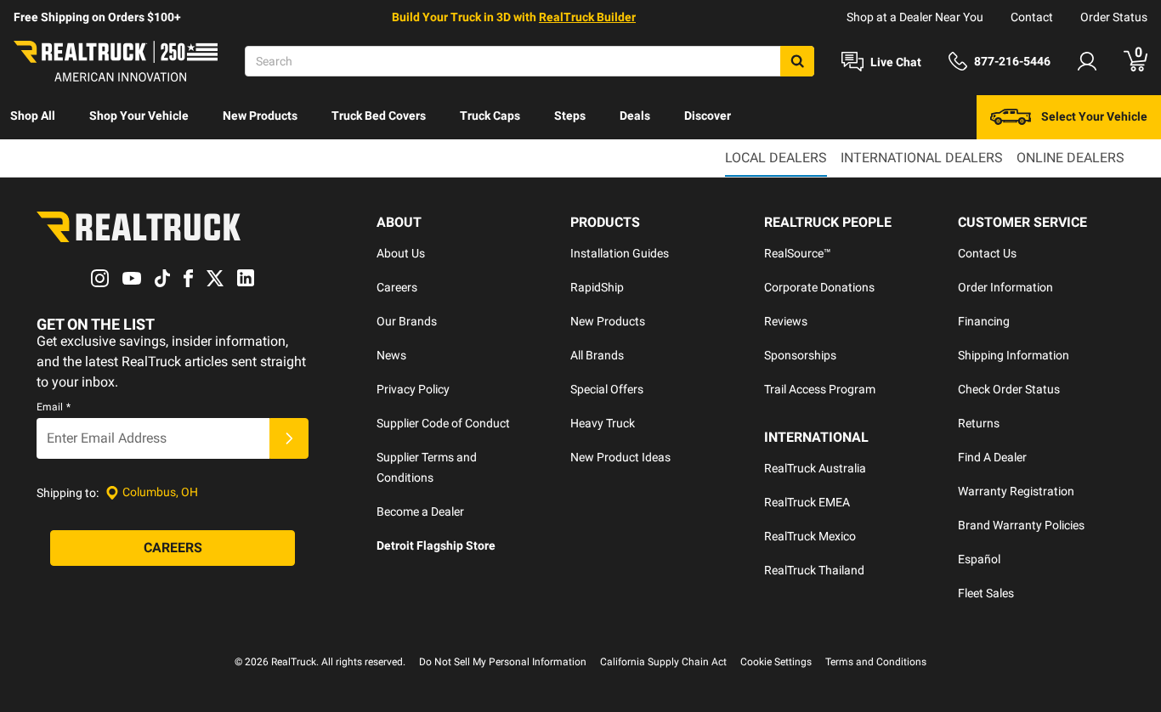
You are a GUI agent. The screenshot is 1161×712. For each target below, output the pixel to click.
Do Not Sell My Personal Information (502, 662)
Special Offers (606, 389)
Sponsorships (800, 355)
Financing (984, 321)
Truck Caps (490, 115)
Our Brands (407, 321)
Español (979, 559)
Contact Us (987, 253)
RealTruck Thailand (814, 570)
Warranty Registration (1016, 491)
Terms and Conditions (875, 662)
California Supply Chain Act (663, 662)
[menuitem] (32, 117)
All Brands (597, 355)
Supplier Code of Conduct (443, 423)
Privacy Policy (413, 389)
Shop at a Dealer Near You (915, 17)
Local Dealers (776, 158)
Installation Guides (619, 253)
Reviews (785, 321)
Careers (397, 287)
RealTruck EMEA (807, 502)
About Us (401, 253)
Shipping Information (1013, 355)
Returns (979, 423)
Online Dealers (1070, 158)
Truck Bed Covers (378, 115)
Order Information (1005, 287)
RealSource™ (797, 253)
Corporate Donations (819, 287)
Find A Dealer (992, 457)
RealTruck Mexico (810, 536)
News (391, 355)
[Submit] (289, 438)
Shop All (32, 115)
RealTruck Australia (815, 468)
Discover (707, 115)
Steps (570, 115)
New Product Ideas (620, 457)
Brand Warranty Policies (1021, 525)
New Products (260, 115)
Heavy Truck (602, 423)
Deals (635, 115)
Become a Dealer (420, 511)
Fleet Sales (986, 593)
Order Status (1113, 17)
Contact (1032, 17)
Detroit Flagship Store (436, 545)
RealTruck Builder (587, 17)
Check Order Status (1009, 389)
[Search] (797, 61)
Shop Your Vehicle (139, 115)
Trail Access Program (819, 389)
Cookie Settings (776, 662)
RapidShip (597, 287)
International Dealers (922, 158)
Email (54, 407)
